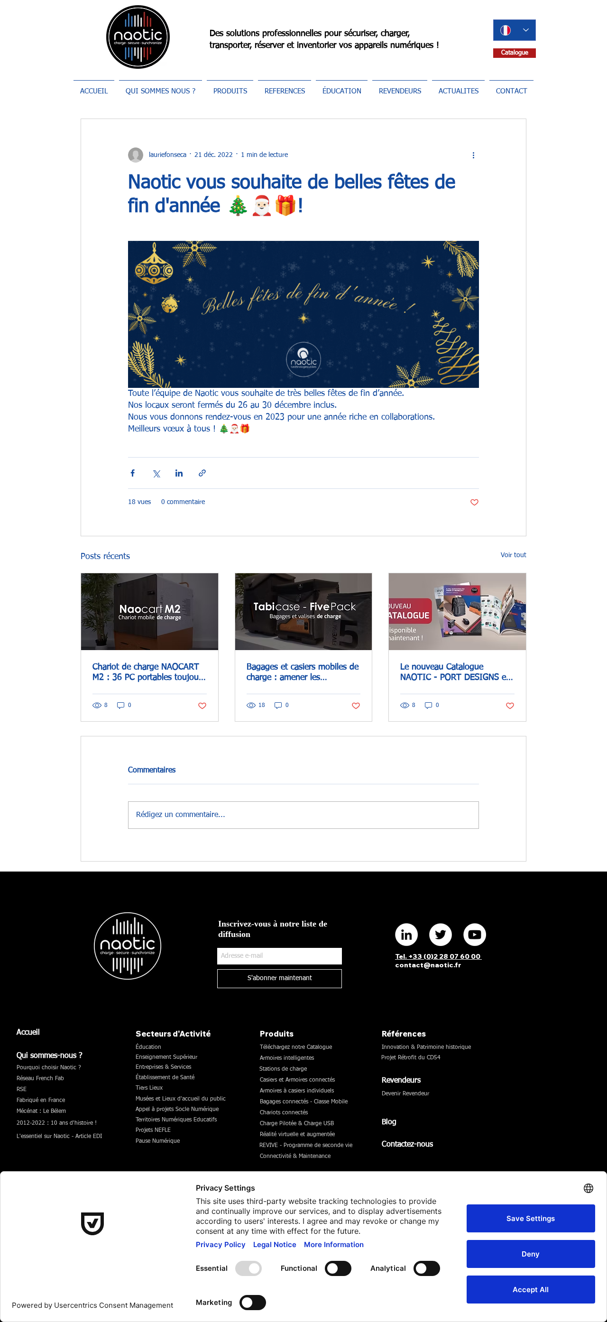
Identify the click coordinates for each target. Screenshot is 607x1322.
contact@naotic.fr (428, 965)
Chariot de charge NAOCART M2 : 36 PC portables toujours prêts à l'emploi (148, 673)
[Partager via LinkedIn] (179, 472)
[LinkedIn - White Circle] (406, 934)
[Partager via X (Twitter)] (155, 472)
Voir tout (513, 555)
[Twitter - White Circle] (440, 934)
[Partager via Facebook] (132, 472)
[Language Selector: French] (514, 30)
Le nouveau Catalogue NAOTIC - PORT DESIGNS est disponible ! (456, 673)
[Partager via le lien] (202, 472)
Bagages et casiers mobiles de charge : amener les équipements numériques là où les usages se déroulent (303, 673)
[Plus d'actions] (473, 155)
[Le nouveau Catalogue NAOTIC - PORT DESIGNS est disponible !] (457, 611)
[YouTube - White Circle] (474, 934)
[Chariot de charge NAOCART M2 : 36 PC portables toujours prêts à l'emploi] (149, 611)
